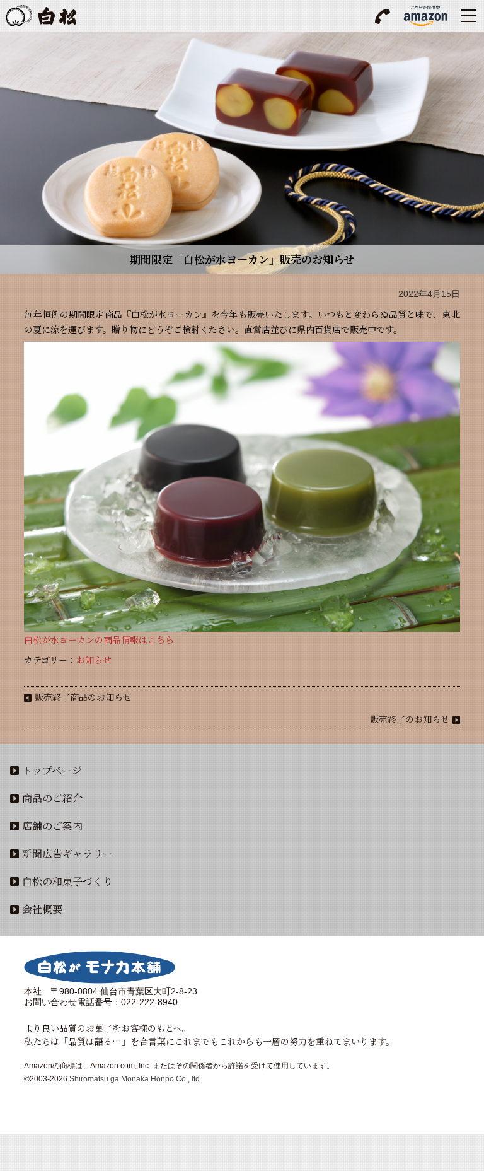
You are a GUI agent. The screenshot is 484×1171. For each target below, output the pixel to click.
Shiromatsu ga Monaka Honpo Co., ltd (134, 1079)
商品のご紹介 (52, 798)
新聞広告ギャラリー (67, 853)
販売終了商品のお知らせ (83, 696)
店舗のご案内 (52, 826)
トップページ (52, 770)
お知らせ (94, 659)
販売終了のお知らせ (409, 719)
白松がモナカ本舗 (41, 16)
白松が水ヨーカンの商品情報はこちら (99, 639)
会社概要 (42, 909)
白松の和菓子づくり (67, 881)
